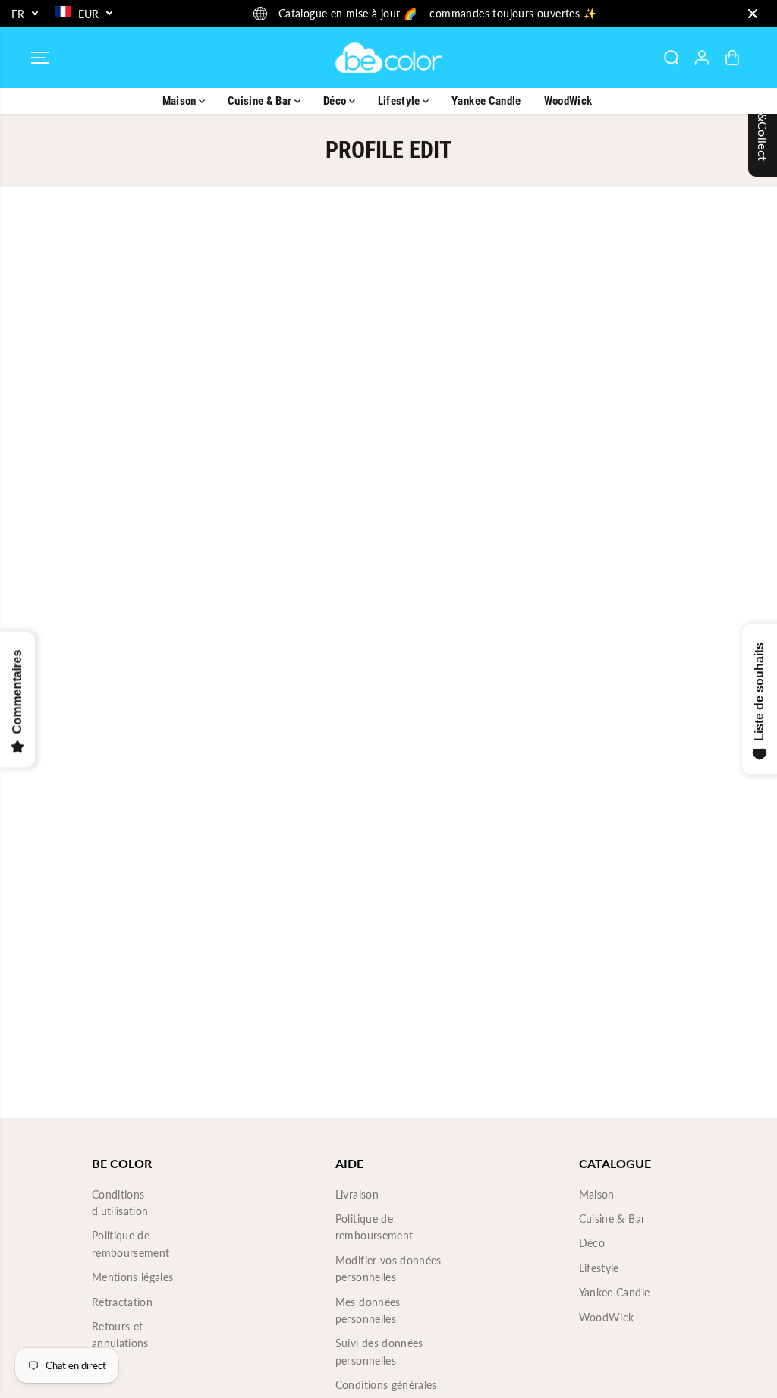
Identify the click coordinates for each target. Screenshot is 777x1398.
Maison (180, 101)
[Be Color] (388, 57)
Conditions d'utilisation (120, 1202)
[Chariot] (732, 57)
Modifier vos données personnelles (388, 1268)
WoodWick (568, 101)
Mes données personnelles (368, 1310)
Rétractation (122, 1302)
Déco (336, 101)
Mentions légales (133, 1277)
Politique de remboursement (131, 1243)
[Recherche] (671, 57)
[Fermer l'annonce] (753, 14)
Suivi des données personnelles (379, 1351)
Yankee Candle (486, 101)
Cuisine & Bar (261, 101)
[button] (40, 58)
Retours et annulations (120, 1334)
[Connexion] (702, 57)
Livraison (357, 1194)
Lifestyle (400, 101)
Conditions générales (386, 1384)
